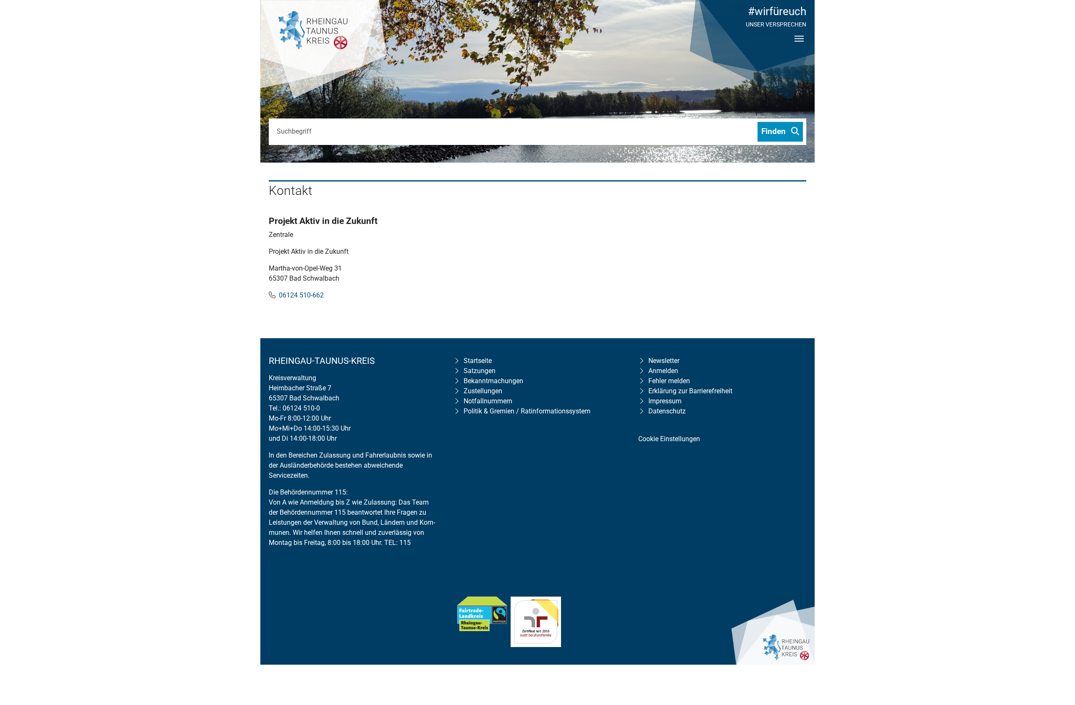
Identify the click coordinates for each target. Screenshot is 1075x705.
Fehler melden (669, 381)
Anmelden (663, 371)
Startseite (478, 361)
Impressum (665, 401)
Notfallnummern (488, 401)
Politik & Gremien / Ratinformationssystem (527, 411)
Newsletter (663, 361)
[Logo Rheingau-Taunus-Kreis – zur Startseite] (323, 50)
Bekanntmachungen (493, 381)
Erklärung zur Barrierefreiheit (690, 391)
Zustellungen (483, 391)
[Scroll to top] (1056, 644)
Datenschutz (667, 411)
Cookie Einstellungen (669, 439)
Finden (774, 131)
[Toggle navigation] (799, 46)
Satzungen (480, 371)
